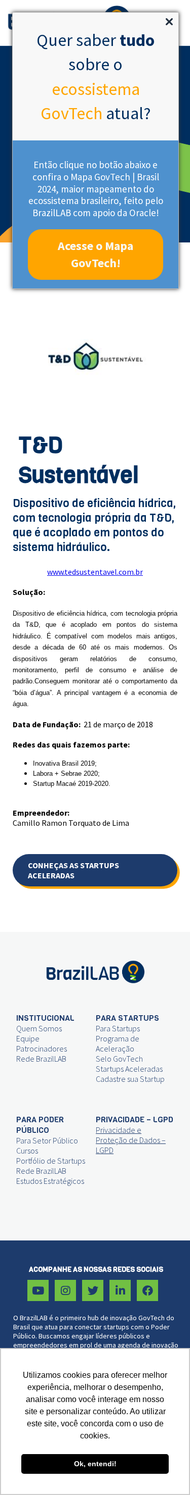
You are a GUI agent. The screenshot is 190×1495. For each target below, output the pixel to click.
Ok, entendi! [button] (95, 1464)
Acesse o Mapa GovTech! (95, 254)
